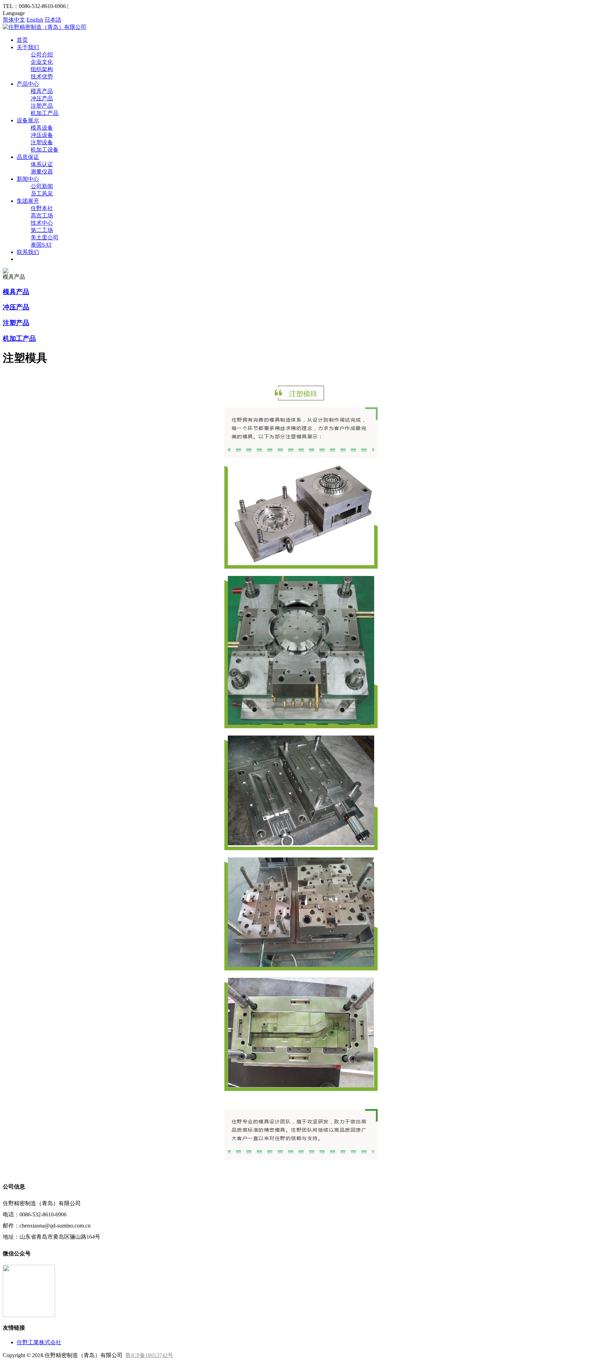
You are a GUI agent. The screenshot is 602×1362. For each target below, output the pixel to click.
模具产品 (42, 91)
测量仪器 (42, 172)
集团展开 (28, 201)
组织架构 (42, 69)
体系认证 (42, 164)
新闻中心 (28, 179)
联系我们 (28, 252)
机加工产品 (45, 113)
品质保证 (28, 157)
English (34, 20)
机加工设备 (45, 150)
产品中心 (28, 84)
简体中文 (14, 20)
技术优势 (42, 76)
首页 (22, 40)
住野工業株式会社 (39, 1342)
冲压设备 (42, 135)
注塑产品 (42, 106)
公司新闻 (42, 186)
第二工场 (42, 230)
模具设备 (42, 128)
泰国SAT (41, 245)
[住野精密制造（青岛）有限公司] (44, 27)
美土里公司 (45, 237)
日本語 (53, 20)
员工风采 (42, 194)
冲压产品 (42, 98)
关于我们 (28, 47)
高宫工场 (42, 215)
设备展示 (28, 120)
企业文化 (42, 62)
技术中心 (42, 223)
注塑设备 (42, 142)
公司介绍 (42, 54)
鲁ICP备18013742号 (149, 1355)
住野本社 (42, 208)
